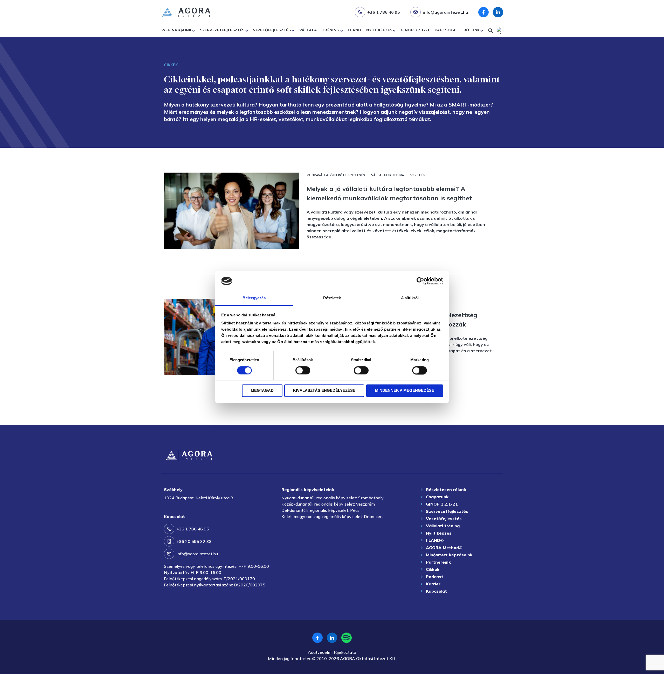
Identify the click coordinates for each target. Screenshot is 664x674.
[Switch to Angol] (500, 30)
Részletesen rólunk (446, 489)
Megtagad (262, 390)
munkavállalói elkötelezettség (336, 175)
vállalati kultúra (387, 175)
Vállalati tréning (319, 30)
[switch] (302, 370)
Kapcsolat (447, 30)
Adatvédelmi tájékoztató (332, 652)
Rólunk (472, 30)
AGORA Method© (444, 547)
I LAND (354, 30)
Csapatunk (437, 496)
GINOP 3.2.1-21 (415, 30)
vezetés (417, 175)
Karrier (433, 583)
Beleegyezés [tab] (254, 298)
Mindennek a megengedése (404, 390)
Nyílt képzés (379, 30)
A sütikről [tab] (410, 298)
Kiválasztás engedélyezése (324, 390)
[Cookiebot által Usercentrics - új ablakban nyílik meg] (420, 281)
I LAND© (435, 540)
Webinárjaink (176, 30)
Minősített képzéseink (449, 554)
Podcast (434, 576)
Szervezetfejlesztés (222, 30)
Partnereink (438, 562)
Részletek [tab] (332, 298)
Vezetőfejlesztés (272, 30)
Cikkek (432, 569)
